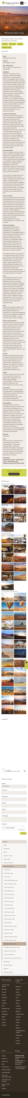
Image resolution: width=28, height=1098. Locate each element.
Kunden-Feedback (6, 1069)
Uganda (4, 1022)
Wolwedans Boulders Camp (10, 936)
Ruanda (4, 1019)
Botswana (4, 989)
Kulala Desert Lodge (9, 897)
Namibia (5, 841)
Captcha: (4, 824)
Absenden (23, 833)
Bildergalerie (12, 44)
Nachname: (5, 796)
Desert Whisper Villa (9, 890)
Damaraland (6, 848)
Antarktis (4, 1025)
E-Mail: (4, 809)
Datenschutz (5, 1061)
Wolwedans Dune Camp (10, 943)
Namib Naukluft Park (9, 866)
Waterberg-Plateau (8, 965)
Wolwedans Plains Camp (10, 951)
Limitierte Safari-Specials (6, 985)
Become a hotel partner (5, 1084)
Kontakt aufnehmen (14, 474)
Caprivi (5, 845)
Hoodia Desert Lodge (9, 459)
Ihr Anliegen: (5, 815)
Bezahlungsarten (6, 1072)
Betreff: (4, 783)
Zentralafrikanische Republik (20, 1031)
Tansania (4, 992)
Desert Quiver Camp (9, 887)
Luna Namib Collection (9, 908)
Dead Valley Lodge (8, 873)
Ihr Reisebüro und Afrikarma (6, 1080)
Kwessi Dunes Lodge (9, 901)
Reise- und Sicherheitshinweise (6, 1076)
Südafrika (4, 1003)
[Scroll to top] (25, 1095)
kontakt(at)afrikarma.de (21, 1066)
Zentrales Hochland (8, 972)
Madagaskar (5, 1014)
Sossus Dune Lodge (9, 929)
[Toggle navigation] (25, 3)
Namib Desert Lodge (9, 912)
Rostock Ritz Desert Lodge (10, 926)
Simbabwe (4, 997)
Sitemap (4, 1088)
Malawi (3, 1016)
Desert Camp (7, 876)
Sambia (4, 1000)
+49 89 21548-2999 (20, 1068)
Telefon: (4, 803)
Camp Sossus (7, 869)
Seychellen (18, 1008)
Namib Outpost (7, 922)
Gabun (17, 1025)
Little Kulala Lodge (13, 461)
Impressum (4, 1058)
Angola (17, 1038)
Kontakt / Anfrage (6, 47)
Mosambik (4, 1011)
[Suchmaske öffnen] (21, 3)
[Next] (22, 21)
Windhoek (6, 968)
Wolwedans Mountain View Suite (11, 947)
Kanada (17, 1040)
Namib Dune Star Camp (9, 915)
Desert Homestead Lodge (10, 883)
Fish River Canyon (8, 855)
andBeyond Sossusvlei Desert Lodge (13, 463)
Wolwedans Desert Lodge (10, 940)
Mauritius (18, 1011)
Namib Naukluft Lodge (9, 919)
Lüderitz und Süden (8, 862)
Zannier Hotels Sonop (9, 954)
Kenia (3, 1005)
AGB (3, 1064)
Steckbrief (4, 44)
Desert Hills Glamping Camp (10, 880)
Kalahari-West (7, 859)
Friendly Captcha (22, 829)
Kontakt (4, 1056)
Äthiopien (18, 1028)
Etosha (5, 852)
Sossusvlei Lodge (8, 933)
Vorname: (4, 790)
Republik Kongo (5, 1008)
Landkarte (20, 44)
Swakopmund (7, 961)
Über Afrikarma (5, 1067)
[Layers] (25, 771)
